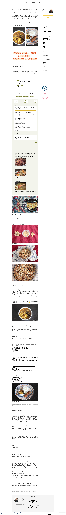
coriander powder (27, 404)
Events (44, 35)
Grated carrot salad (16, 380)
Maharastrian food (29, 405)
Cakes (44, 27)
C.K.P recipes (22, 404)
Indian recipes (20, 405)
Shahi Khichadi (16, 369)
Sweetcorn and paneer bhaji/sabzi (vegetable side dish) (23, 370)
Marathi (31, 405)
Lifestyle (44, 48)
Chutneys (44, 28)
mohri (33, 405)
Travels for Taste (33, 2)
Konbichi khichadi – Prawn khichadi (19, 351)
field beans (33, 404)
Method (35, 102)
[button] (35, 107)
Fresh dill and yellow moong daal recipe (20, 347)
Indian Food (17, 405)
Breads (44, 24)
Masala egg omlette (16, 375)
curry (25, 491)
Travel (44, 67)
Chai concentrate (16, 379)
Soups (44, 66)
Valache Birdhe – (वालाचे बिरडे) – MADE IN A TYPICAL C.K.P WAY (24, 355)
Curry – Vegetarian (46, 32)
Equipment (25, 102)
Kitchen (44, 47)
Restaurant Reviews (46, 59)
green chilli (15, 405)
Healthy (44, 42)
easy (29, 491)
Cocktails (44, 30)
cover (20, 491)
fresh (34, 404)
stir (14, 492)
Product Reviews (46, 54)
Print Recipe (19, 90)
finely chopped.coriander (32, 491)
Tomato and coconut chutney (18, 371)
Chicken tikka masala (17, 376)
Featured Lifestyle (46, 38)
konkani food (25, 405)
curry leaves (27, 491)
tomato (15, 492)
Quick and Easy (45, 55)
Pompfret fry (15, 350)
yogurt (17, 492)
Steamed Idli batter (16, 372)
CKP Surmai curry (16, 349)
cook (19, 491)
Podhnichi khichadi (16, 359)
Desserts (44, 34)
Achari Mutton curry (17, 362)
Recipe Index (18, 490)
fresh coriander (36, 404)
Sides (44, 63)
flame (35, 491)
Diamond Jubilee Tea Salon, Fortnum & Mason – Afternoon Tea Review (33, 499)
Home (44, 43)
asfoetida (16, 404)
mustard (35, 405)
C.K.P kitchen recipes (19, 404)
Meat (44, 51)
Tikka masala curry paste (17, 377)
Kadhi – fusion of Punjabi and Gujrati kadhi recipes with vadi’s (24, 366)
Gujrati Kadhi (15, 368)
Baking (44, 23)
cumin (30, 404)
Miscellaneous (45, 52)
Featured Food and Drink (47, 36)
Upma (14, 367)
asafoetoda (16, 491)
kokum (23, 405)
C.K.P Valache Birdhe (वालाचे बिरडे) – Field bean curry (24, 9)
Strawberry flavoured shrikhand (19, 381)
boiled (17, 491)
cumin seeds (22, 491)
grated (13, 405)
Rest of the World (46, 58)
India (44, 44)
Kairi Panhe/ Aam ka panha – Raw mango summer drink (23, 356)
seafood (44, 62)
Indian (16, 490)
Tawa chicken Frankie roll (17, 378)
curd (24, 491)
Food (15, 490)
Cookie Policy (17, 513)
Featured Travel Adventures (48, 39)
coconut (25, 404)
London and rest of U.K (47, 50)
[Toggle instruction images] (36, 142)
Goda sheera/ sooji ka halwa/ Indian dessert (21, 348)
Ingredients (15, 102)
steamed (13, 492)
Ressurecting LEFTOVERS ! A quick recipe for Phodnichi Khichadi (23, 409)
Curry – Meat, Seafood (47, 31)
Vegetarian (21, 490)
